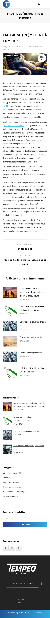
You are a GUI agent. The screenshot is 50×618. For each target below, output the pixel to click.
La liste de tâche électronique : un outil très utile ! (33, 370)
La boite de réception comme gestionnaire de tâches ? (32, 308)
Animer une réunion (10, 473)
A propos (21, 599)
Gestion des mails (10, 482)
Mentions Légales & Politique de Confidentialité (25, 613)
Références (21, 602)
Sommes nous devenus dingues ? (33, 324)
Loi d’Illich (7, 106)
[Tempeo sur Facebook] (6, 548)
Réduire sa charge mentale (31, 352)
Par (33, 46)
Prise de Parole (9, 496)
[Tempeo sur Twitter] (12, 548)
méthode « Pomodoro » (14, 125)
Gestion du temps (17, 46)
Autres (5, 477)
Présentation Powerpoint (13, 492)
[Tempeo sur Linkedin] (18, 548)
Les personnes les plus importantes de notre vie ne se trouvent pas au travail (33, 292)
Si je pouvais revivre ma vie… (32, 337)
